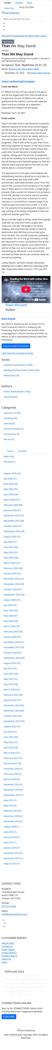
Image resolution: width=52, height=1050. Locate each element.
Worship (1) (9, 461)
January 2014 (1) (12, 847)
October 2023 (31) (13, 652)
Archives (22, 451)
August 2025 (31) (12, 536)
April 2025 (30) (11, 557)
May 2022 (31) (11, 742)
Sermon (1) (9, 439)
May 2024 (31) (11, 615)
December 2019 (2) (13, 784)
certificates (32, 985)
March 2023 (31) (12, 689)
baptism (28, 989)
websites (32, 981)
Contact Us (7, 946)
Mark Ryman (8, 318)
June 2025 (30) (11, 547)
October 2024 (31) (13, 589)
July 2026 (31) (10, 478)
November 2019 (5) (13, 789)
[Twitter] (7, 26)
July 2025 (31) (10, 541)
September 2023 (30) (14, 657)
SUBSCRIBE (9, 1016)
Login (4, 962)
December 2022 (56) (14, 705)
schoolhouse (11, 977)
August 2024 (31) (12, 599)
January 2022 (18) (12, 763)
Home (5, 35)
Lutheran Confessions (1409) (18, 364)
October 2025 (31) (13, 526)
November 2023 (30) (14, 647)
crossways (39, 989)
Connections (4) (11, 434)
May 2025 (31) (11, 552)
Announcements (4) (13, 428)
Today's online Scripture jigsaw (18, 81)
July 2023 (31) (10, 668)
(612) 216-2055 (9, 906)
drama (8, 985)
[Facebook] (7, 23)
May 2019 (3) (10, 805)
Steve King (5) (10, 396)
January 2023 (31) (12, 700)
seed (16, 993)
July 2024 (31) (10, 605)
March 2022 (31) (12, 752)
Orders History (9, 952)
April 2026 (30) (11, 494)
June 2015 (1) (10, 842)
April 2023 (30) (11, 684)
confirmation (24, 977)
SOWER (19, 2)
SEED (29, 2)
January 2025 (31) (12, 573)
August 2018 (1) (11, 826)
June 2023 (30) (11, 673)
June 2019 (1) (10, 800)
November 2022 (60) (14, 710)
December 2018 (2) (13, 816)
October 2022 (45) (13, 715)
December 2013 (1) (13, 853)
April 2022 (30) (11, 747)
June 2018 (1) (10, 831)
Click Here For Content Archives (17, 353)
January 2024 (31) (12, 636)
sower (8, 993)
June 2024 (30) (11, 610)
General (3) (9, 423)
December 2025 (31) (14, 515)
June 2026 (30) (11, 483)
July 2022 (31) (10, 731)
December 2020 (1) (13, 768)
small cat (17, 989)
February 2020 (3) (12, 773)
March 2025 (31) (12, 563)
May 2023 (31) (11, 679)
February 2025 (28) (13, 568)
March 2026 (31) (12, 499)
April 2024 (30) (11, 621)
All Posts (12, 35)
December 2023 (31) (14, 642)
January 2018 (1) (12, 837)
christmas (10, 981)
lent (41, 985)
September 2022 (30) (14, 721)
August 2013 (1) (11, 863)
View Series (8, 41)
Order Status (8, 949)
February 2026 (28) (13, 505)
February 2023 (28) (13, 694)
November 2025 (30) (14, 520)
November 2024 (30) (14, 584)
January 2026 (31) (12, 510)
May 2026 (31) (11, 489)
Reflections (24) (11, 375)
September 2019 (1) (13, 795)
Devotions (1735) (12, 412)
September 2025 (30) (14, 531)
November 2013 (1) (13, 858)
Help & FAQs (8, 943)
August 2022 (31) (12, 726)
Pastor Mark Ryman (40, 72)
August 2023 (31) (12, 663)
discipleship (26, 993)
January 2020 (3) (12, 779)
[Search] (47, 18)
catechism (43, 981)
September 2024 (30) (14, 594)
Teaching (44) (10, 418)
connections (19, 985)
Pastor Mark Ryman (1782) (17, 391)
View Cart (9, 8)
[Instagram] (7, 29)
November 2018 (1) (13, 821)
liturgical (36, 977)
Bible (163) (9, 456)
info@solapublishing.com (14, 914)
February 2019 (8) (12, 810)
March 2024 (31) (12, 626)
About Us (6, 959)
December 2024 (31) (14, 578)
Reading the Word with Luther (31, 35)
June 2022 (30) (11, 737)
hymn (8, 989)
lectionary (21, 981)
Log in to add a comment (16, 346)
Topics (10, 451)
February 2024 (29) (13, 631)
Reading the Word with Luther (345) (22, 370)
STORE (7, 2)
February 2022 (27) (13, 758)
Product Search (9, 955)
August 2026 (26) (12, 473)
